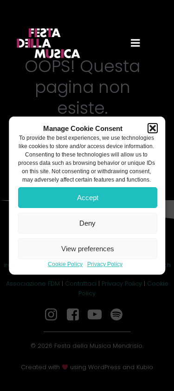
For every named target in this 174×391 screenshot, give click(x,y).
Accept (87, 197)
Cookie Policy (65, 264)
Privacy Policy (104, 264)
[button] (152, 128)
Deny (87, 223)
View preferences (87, 248)
